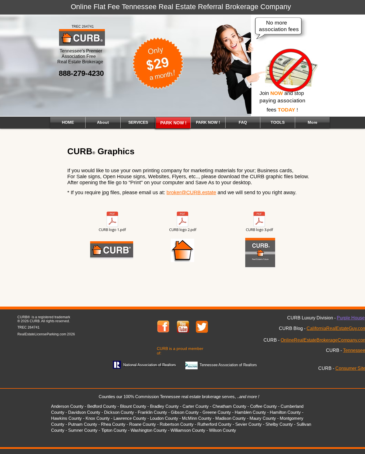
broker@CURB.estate (191, 192)
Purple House (351, 317)
